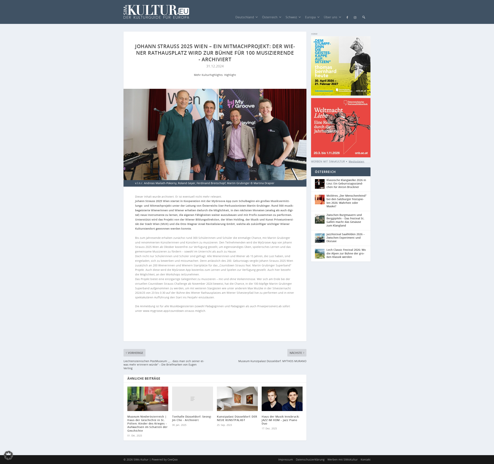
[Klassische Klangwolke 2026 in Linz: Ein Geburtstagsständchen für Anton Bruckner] (321, 184)
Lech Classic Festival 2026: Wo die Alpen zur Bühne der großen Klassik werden (346, 253)
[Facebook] (347, 17)
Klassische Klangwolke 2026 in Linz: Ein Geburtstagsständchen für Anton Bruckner (346, 183)
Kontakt (365, 459)
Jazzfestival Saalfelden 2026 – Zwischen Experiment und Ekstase (346, 237)
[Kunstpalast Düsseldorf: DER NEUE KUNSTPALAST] (237, 399)
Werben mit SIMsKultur (342, 459)
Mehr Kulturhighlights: (209, 75)
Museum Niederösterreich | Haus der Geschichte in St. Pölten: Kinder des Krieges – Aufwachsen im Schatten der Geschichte (147, 423)
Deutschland (244, 17)
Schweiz (291, 17)
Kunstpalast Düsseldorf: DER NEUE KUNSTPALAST (237, 418)
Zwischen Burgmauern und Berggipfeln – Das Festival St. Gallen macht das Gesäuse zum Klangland (345, 220)
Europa (310, 17)
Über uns (330, 17)
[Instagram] (355, 17)
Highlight (230, 75)
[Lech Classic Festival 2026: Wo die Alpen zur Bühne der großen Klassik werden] (321, 254)
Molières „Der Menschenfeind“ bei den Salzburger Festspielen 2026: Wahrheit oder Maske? (347, 201)
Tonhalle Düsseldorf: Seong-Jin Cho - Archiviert (192, 418)
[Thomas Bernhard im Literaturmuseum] (340, 94)
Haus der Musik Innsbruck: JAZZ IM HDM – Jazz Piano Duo (280, 420)
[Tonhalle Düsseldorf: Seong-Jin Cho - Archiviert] (192, 399)
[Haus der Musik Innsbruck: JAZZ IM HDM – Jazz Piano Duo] (282, 399)
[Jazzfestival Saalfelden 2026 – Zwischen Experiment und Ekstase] (321, 238)
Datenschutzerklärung (310, 459)
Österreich (269, 17)
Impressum (285, 459)
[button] (364, 17)
